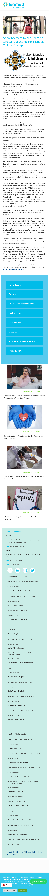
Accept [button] (22, 890)
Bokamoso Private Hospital (17, 619)
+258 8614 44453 (13, 615)
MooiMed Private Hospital (17, 734)
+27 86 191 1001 (13, 830)
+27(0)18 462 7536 (13, 815)
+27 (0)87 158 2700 (14, 701)
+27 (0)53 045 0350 (14, 787)
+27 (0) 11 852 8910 (14, 601)
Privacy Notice (31, 852)
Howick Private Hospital (16, 677)
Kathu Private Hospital (16, 691)
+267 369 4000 (12, 629)
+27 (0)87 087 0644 (14, 658)
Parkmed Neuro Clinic (15, 748)
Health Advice (15, 313)
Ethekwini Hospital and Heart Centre (20, 662)
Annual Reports (15, 351)
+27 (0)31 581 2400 (14, 587)
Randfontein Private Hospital (18, 763)
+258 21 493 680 (23, 730)
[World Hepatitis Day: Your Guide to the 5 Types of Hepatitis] (24, 498)
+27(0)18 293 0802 (13, 744)
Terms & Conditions (13, 852)
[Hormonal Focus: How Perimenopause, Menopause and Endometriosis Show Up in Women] (24, 377)
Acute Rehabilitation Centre (18, 576)
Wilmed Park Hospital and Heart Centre (21, 820)
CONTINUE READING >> (32, 391)
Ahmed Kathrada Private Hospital (19, 591)
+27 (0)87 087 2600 (14, 715)
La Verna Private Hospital (16, 705)
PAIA (23, 852)
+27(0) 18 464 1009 (14, 644)
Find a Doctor (15, 294)
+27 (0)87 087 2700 (14, 773)
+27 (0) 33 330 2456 (14, 687)
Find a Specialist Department (21, 303)
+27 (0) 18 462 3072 (14, 758)
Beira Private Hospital (15, 605)
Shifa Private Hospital (15, 791)
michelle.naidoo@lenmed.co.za (13, 269)
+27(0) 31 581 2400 (14, 672)
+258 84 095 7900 (13, 730)
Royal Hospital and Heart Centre (19, 777)
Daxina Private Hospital (16, 648)
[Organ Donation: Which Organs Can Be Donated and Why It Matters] (24, 417)
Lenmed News (15, 322)
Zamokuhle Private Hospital (17, 834)
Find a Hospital (15, 285)
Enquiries (13, 332)
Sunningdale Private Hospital (18, 805)
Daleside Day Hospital (15, 634)
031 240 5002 (22, 801)
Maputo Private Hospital (16, 720)
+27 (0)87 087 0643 (14, 844)
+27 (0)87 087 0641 (14, 801)
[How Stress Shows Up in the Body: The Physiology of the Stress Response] (24, 457)
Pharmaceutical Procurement (22, 341)
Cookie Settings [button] (9, 890)
